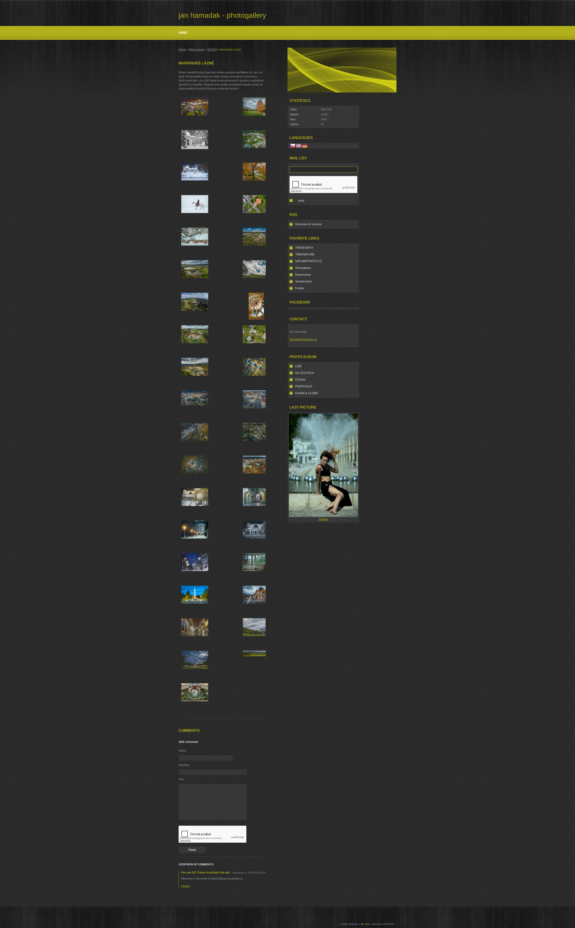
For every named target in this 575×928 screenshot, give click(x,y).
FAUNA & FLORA (306, 393)
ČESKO (212, 49)
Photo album (196, 49)
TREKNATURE (305, 254)
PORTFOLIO (303, 386)
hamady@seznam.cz (303, 339)
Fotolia (299, 288)
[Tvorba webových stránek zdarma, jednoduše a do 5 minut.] (362, 924)
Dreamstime (303, 274)
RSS (367, 924)
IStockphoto (303, 268)
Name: (183, 750)
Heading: (184, 765)
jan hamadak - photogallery (222, 15)
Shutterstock (303, 281)
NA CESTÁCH (304, 373)
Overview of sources (308, 224)
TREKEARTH (304, 247)
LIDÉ (298, 366)
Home (183, 32)
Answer (185, 886)
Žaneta (323, 519)
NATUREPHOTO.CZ (308, 261)
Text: (181, 779)
